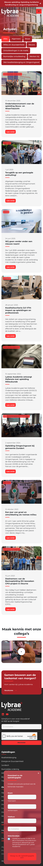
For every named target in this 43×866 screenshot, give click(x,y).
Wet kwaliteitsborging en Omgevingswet (21, 62)
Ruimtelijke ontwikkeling (14, 56)
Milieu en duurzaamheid (13, 45)
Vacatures (8, 690)
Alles (5, 39)
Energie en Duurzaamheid (12, 761)
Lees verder (10, 132)
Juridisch (5, 765)
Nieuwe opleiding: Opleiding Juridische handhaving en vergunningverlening (21, 3)
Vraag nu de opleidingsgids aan (22, 857)
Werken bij (34, 56)
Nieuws (32, 45)
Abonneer (21, 742)
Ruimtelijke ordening (10, 769)
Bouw (27, 39)
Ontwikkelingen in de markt (15, 50)
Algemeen (16, 39)
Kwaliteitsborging (8, 757)
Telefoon (11, 817)
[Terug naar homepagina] (10, 13)
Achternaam (13, 810)
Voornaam (12, 801)
